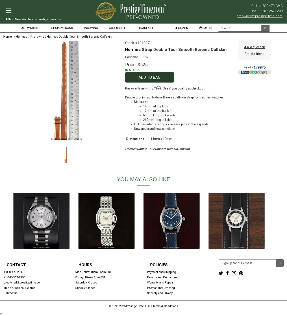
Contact (16, 265)
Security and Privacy (160, 293)
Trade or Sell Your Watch (19, 288)
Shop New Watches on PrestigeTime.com (34, 19)
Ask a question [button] (254, 47)
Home (7, 36)
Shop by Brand (62, 28)
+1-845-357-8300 (14, 277)
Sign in (183, 28)
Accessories (118, 28)
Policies (159, 265)
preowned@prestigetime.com (260, 16)
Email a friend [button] (254, 54)
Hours (85, 265)
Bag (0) (207, 28)
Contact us (10, 293)
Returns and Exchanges (162, 277)
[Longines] (172, 221)
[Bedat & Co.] (106, 221)
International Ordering (161, 288)
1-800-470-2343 (14, 272)
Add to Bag (150, 77)
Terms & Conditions (165, 306)
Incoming (91, 28)
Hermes (21, 36)
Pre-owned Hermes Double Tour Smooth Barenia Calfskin (71, 36)
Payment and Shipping (161, 272)
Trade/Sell (147, 28)
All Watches (30, 28)
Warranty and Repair (160, 282)
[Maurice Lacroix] (41, 221)
